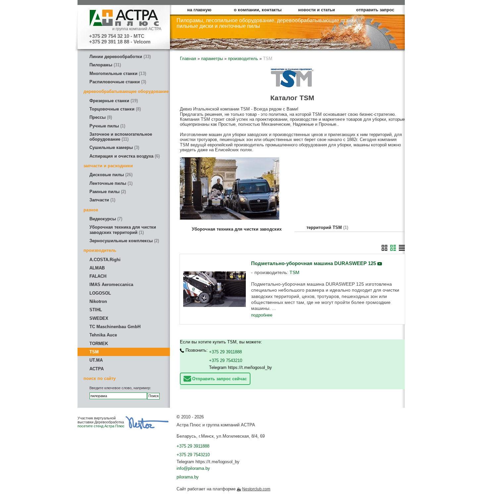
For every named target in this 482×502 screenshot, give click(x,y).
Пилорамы (104, 64)
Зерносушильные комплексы (123, 240)
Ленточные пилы (110, 183)
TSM (94, 351)
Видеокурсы (105, 218)
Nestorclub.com (256, 489)
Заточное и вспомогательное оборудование (120, 137)
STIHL (95, 309)
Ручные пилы (106, 125)
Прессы (100, 117)
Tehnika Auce (103, 334)
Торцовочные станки (114, 109)
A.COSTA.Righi (105, 259)
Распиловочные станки (117, 81)
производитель (243, 58)
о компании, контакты (258, 9)
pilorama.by (188, 476)
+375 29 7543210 (225, 360)
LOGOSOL (100, 293)
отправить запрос (375, 9)
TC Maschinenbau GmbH (114, 326)
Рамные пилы (107, 191)
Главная (188, 58)
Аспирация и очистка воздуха (123, 156)
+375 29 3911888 (225, 351)
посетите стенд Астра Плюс (101, 426)
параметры (212, 58)
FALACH (97, 276)
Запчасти (101, 199)
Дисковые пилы (110, 174)
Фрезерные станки (112, 100)
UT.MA (96, 360)
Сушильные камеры (113, 147)
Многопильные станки (117, 73)
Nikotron (98, 301)
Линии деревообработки (119, 56)
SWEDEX (98, 318)
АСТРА (96, 368)
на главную (199, 9)
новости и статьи (316, 9)
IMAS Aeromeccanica (111, 284)
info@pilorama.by (193, 468)
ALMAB (97, 267)
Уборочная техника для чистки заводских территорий (122, 230)
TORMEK (98, 343)
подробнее (261, 315)
